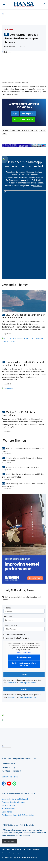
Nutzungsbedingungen (28, 683)
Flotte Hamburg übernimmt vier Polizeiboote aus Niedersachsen (23, 485)
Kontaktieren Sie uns (10, 777)
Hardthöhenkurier (9, 808)
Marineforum (7, 812)
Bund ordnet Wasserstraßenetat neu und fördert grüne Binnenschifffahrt (23, 475)
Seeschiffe (34, 130)
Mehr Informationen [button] (24, 653)
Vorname (7, 608)
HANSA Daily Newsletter (15, 634)
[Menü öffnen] (4, 5)
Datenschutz (12, 683)
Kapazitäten (25, 130)
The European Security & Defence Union (18, 815)
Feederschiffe (16, 130)
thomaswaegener (9, 47)
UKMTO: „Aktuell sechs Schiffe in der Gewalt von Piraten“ (23, 316)
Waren (4, 133)
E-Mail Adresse (10, 625)
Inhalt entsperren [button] (24, 657)
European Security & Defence (13, 802)
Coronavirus (6, 130)
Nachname (7, 616)
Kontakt (4, 853)
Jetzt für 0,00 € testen (23, 119)
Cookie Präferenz (25, 849)
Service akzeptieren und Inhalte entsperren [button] (24, 664)
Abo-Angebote (28, 113)
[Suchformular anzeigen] (44, 4)
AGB (8, 849)
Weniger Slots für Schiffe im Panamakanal (18, 414)
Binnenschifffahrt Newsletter (17, 638)
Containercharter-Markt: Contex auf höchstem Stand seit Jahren (23, 363)
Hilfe (3, 849)
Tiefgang (42, 130)
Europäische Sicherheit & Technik (15, 799)
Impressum (36, 849)
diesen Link (37, 185)
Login (15, 113)
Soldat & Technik (8, 805)
